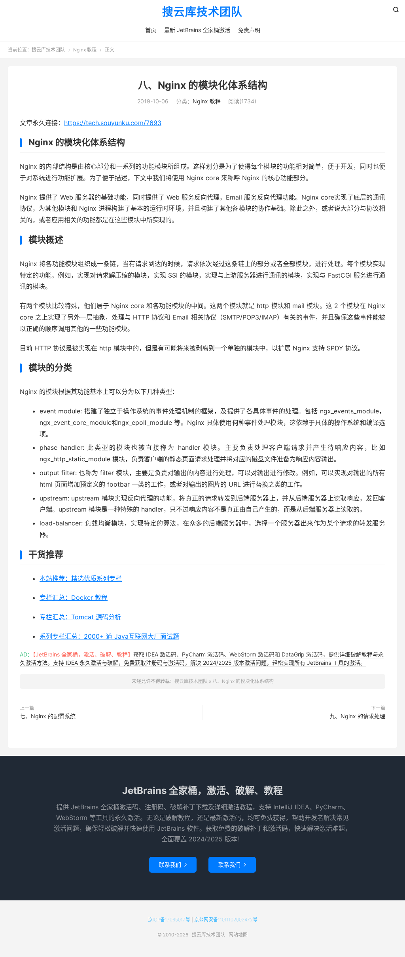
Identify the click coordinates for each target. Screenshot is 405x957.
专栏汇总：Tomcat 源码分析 (80, 617)
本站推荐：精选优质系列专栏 (81, 578)
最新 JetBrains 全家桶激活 (197, 30)
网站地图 (238, 935)
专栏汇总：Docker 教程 (74, 597)
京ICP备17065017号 (169, 920)
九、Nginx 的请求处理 (357, 716)
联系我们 (173, 864)
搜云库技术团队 (202, 12)
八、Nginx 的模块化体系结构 (202, 85)
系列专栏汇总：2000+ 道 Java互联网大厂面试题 (109, 636)
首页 (150, 30)
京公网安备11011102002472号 (225, 920)
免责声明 (249, 30)
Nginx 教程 (85, 50)
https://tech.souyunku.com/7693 (112, 123)
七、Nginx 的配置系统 (48, 716)
